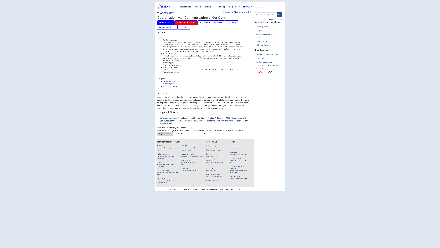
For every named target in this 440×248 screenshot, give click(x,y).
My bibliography (241, 12)
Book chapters (262, 41)
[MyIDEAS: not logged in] (249, 12)
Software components (265, 34)
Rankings (222, 7)
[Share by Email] (172, 13)
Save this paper (229, 12)
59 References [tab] (204, 23)
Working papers (262, 27)
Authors (198, 7)
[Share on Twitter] (163, 13)
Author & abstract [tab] (165, 23)
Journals (259, 30)
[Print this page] (174, 13)
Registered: (163, 79)
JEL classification (263, 45)
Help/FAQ (233, 7)
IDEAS (171, 189)
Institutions (209, 7)
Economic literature (183, 7)
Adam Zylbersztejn (170, 86)
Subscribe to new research (267, 55)
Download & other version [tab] (185, 23)
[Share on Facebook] (165, 13)
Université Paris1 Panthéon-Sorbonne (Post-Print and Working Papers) (213, 121)
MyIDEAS (253, 7)
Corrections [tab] (183, 27)
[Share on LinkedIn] (170, 13)
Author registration (264, 62)
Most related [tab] (231, 23)
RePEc (179, 189)
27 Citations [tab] (218, 23)
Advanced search (275, 19)
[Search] (279, 14)
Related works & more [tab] (167, 27)
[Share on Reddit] (167, 13)
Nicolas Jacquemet (170, 81)
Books (258, 38)
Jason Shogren (168, 84)
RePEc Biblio (261, 58)
